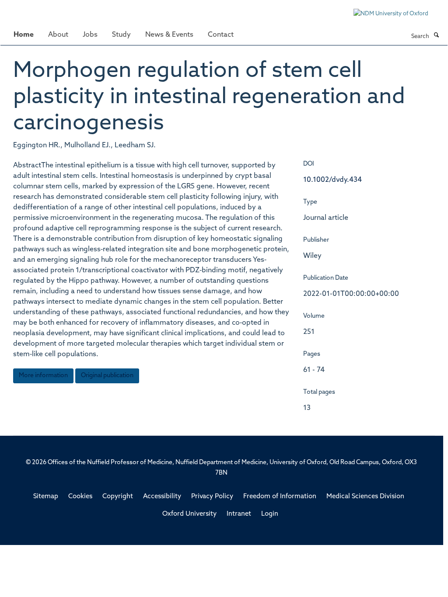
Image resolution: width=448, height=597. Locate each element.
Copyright (117, 496)
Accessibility (162, 496)
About (58, 34)
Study (121, 34)
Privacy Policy (212, 496)
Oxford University (189, 514)
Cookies (80, 496)
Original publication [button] (107, 375)
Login (269, 514)
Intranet (239, 514)
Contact (221, 34)
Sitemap (45, 496)
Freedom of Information (279, 496)
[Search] (436, 36)
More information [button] (43, 375)
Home (24, 34)
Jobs (90, 34)
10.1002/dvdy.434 (332, 180)
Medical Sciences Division (365, 496)
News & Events (169, 34)
